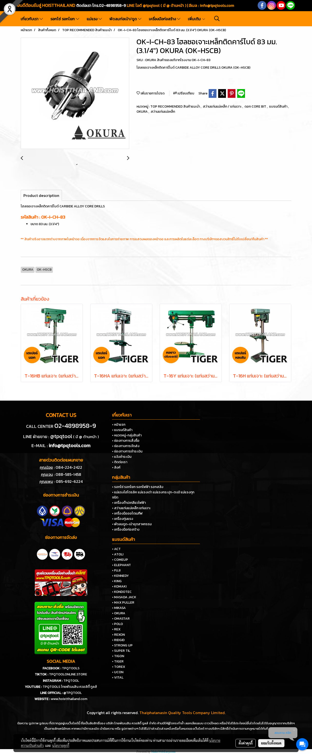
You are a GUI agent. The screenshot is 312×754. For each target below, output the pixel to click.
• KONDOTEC (122, 591)
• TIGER (118, 661)
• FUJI (116, 570)
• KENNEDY (120, 575)
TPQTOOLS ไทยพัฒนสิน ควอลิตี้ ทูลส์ (70, 686)
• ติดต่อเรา (119, 462)
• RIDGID (118, 640)
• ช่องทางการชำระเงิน (127, 451)
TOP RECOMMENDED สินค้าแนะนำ (175, 106)
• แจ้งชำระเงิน (121, 456)
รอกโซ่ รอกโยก (63, 19)
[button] (217, 18)
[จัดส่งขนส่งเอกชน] (79, 554)
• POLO (117, 623)
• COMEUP (120, 559)
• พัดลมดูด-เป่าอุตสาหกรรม (132, 524)
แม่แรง (92, 19)
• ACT (116, 549)
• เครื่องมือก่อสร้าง (125, 529)
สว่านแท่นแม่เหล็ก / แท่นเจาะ (222, 106)
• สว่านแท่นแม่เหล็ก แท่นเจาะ (131, 508)
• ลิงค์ (116, 467)
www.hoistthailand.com (69, 698)
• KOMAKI (119, 586)
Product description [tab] (41, 195)
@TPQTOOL (72, 692)
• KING (117, 581)
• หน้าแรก (118, 424)
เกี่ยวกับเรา (30, 19)
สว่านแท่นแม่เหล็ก (163, 111)
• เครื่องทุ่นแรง (122, 518)
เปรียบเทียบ (185, 93)
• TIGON (118, 656)
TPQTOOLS (70, 668)
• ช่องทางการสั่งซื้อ (125, 440)
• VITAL (117, 677)
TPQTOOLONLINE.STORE (68, 674)
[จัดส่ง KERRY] (42, 554)
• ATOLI (117, 554)
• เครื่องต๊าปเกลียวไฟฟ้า (129, 502)
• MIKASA (119, 607)
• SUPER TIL (121, 650)
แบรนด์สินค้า (278, 106)
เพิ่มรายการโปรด (152, 93)
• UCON (117, 672)
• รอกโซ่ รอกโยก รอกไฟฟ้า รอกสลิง (137, 486)
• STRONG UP (122, 645)
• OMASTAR (121, 618)
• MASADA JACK (124, 597)
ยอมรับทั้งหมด (271, 743)
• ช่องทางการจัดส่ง (125, 446)
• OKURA (118, 613)
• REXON (118, 634)
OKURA (142, 111)
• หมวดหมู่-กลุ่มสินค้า (127, 435)
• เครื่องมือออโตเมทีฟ (127, 513)
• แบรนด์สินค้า (122, 429)
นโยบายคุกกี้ (60, 745)
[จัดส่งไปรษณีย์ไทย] (55, 554)
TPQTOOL (71, 680)
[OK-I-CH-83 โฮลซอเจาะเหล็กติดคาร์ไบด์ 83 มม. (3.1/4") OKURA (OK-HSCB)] (75, 93)
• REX (116, 629)
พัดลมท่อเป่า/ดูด (123, 19)
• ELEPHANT (121, 565)
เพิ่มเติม (195, 19)
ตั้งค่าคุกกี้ (246, 743)
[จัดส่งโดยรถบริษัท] (67, 554)
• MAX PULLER (123, 602)
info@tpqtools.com (217, 5)
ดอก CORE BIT (255, 106)
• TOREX (118, 666)
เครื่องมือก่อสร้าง (163, 19)
